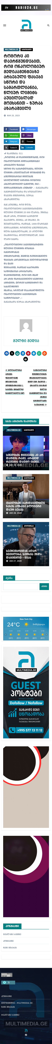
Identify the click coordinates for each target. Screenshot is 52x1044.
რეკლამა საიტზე (12, 934)
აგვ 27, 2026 (15, 561)
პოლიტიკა (29, 526)
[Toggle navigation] (5, 25)
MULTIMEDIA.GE (11, 49)
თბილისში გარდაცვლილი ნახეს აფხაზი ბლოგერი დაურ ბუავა (25, 506)
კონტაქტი (8, 941)
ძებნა (9, 578)
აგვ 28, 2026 (15, 513)
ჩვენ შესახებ (10, 948)
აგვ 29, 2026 (15, 465)
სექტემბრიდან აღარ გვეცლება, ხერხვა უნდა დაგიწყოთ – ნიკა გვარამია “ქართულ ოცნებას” (24, 558)
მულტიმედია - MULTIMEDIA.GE (17, 1003)
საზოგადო (27, 49)
